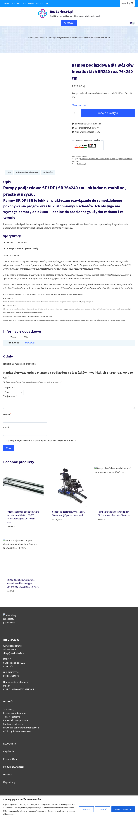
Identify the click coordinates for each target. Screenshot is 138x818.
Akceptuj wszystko (123, 809)
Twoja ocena (9, 387)
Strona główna (33, 37)
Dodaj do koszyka (108, 113)
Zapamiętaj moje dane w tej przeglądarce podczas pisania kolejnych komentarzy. (41, 440)
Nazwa (7, 414)
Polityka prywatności (13, 766)
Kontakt (31, 3)
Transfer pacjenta (11, 716)
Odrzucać (102, 809)
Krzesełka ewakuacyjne (14, 713)
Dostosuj (86, 809)
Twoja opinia (10, 396)
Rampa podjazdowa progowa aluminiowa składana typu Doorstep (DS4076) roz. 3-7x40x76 (23, 583)
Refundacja (21, 3)
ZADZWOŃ (69, 23)
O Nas (13, 3)
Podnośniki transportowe (15, 720)
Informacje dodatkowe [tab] (27, 172)
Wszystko (75, 161)
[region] (69, 806)
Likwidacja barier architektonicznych (94, 159)
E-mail (7, 427)
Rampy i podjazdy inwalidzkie (121, 159)
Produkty (45, 37)
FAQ (47, 3)
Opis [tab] (9, 172)
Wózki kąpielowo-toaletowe (17, 731)
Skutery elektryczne (13, 724)
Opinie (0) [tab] (48, 172)
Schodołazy (9, 709)
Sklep (6, 3)
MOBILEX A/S (29, 342)
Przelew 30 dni (10, 759)
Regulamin (8, 751)
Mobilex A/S (81, 164)
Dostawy (7, 774)
